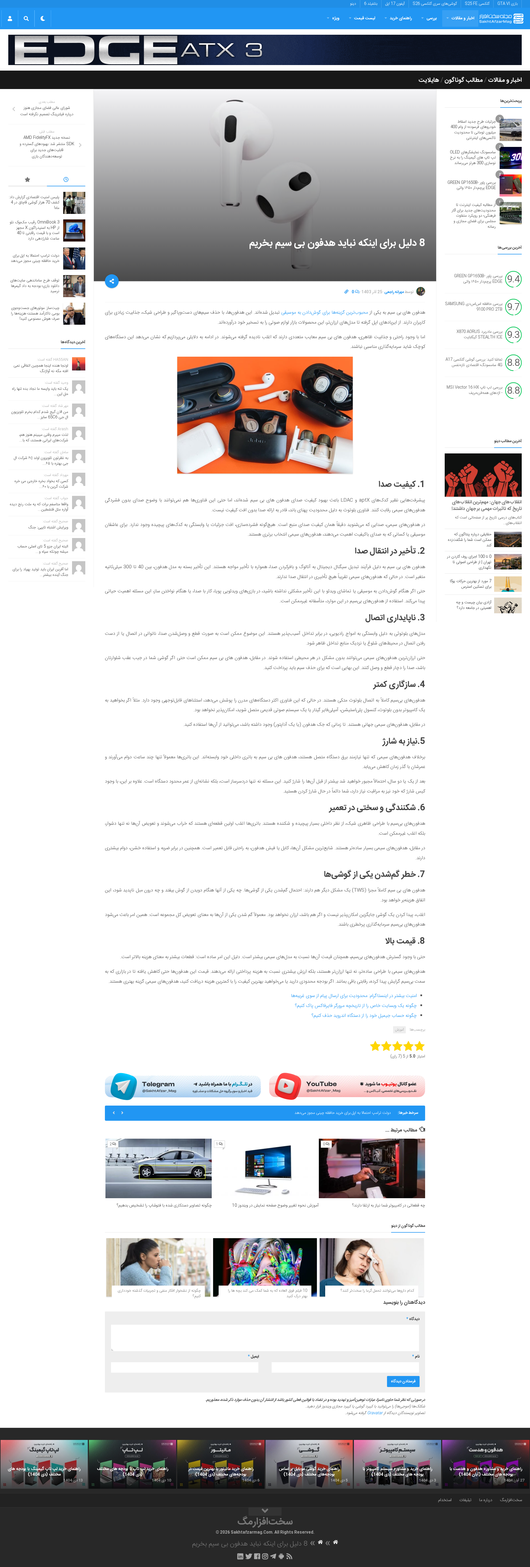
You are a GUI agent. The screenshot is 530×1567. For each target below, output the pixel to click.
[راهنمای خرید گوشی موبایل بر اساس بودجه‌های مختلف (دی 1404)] (309, 1464)
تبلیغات (465, 1500)
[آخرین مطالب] (66, 180)
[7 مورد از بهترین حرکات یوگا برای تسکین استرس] (508, 584)
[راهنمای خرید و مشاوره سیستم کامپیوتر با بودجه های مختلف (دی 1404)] (397, 1464)
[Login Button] (10, 18)
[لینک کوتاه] (346, 292)
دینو (353, 4)
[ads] (265, 50)
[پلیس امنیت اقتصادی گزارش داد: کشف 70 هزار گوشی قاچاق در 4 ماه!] (74, 203)
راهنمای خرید (401, 18)
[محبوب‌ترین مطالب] (27, 180)
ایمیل (253, 1356)
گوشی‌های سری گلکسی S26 (435, 4)
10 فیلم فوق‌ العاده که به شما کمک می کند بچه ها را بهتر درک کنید (267, 1294)
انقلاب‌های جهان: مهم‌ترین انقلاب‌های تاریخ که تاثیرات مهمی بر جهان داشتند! (487, 505)
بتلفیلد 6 (370, 4)
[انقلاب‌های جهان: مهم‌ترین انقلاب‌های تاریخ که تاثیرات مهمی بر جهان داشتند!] (483, 475)
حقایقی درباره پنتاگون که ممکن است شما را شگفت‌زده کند (469, 540)
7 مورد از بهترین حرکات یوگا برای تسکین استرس (470, 584)
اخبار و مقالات (463, 18)
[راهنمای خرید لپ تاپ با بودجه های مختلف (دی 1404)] (132, 1464)
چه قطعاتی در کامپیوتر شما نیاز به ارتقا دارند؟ (388, 1205)
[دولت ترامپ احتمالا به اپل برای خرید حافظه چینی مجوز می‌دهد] (74, 259)
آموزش (399, 1030)
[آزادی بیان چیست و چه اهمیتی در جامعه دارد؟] (508, 605)
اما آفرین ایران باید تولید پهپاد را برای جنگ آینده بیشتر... (40, 572)
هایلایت (428, 80)
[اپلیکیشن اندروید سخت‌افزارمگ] (281, 1556)
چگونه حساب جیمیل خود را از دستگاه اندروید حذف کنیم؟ (364, 1016)
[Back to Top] (265, 1511)
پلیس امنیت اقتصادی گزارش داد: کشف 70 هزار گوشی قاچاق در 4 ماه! (34, 202)
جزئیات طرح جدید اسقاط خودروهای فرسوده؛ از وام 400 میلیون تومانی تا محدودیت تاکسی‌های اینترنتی (473, 130)
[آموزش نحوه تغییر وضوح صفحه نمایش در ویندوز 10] (265, 1168)
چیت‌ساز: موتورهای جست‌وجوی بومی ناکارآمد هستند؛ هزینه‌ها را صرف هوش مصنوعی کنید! (35, 313)
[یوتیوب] (347, 1086)
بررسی (431, 18)
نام (416, 1356)
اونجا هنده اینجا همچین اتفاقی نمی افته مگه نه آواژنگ (41, 368)
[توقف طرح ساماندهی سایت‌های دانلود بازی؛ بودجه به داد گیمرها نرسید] (74, 286)
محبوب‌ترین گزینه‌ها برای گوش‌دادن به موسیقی (324, 312)
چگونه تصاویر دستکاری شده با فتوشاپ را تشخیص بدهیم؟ (164, 1205)
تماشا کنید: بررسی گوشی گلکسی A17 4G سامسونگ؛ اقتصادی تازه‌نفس (474, 363)
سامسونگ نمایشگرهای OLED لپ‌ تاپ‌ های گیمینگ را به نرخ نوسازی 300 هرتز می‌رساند (473, 157)
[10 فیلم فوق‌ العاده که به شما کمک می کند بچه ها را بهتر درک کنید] (265, 1267)
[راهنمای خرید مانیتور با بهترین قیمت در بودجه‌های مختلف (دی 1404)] (220, 1464)
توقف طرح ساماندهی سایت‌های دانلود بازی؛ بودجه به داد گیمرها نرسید (336, 1113)
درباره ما (485, 1500)
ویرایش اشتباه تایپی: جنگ (48, 527)
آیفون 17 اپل (395, 4)
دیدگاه (413, 1319)
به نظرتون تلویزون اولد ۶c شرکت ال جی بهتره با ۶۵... (41, 461)
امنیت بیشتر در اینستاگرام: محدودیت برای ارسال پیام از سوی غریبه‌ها (354, 996)
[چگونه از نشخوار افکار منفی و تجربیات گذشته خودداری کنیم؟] (158, 1267)
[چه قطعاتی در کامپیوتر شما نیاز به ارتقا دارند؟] (372, 1168)
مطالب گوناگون (463, 80)
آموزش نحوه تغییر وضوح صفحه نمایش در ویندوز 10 (275, 1205)
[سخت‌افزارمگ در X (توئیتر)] (248, 1556)
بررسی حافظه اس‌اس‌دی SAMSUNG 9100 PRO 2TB (473, 307)
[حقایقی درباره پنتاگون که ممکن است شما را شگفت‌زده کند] (508, 539)
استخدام (445, 1500)
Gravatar (375, 1413)
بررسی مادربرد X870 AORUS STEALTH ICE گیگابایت (479, 335)
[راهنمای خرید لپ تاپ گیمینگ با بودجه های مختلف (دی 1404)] (44, 1464)
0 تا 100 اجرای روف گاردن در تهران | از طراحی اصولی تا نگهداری (469, 562)
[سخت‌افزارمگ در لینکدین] (240, 1556)
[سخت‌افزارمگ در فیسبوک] (257, 1556)
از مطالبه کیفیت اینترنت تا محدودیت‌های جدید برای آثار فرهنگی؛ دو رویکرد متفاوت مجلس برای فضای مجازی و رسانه (474, 216)
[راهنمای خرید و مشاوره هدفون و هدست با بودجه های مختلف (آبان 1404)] (485, 1464)
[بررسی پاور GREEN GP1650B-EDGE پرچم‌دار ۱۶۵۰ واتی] (511, 185)
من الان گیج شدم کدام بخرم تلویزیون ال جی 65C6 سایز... (39, 415)
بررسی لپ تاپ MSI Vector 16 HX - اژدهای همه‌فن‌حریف (474, 391)
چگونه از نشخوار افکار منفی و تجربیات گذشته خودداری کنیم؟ (159, 1294)
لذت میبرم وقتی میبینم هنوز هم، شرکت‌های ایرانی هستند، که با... (43, 438)
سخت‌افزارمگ (511, 1500)
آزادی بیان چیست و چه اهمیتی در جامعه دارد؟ (473, 605)
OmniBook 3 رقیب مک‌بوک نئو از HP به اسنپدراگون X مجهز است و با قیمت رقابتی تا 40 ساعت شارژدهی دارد (34, 230)
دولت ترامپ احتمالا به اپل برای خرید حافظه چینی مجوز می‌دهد (35, 258)
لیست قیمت (364, 18)
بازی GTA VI (507, 4)
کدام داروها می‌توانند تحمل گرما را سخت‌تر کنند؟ (377, 1291)
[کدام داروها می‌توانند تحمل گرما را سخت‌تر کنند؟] (372, 1267)
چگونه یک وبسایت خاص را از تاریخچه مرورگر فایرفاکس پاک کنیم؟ (356, 1006)
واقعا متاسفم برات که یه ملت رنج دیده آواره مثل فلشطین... (39, 507)
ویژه (336, 18)
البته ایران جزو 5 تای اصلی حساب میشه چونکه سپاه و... (42, 549)
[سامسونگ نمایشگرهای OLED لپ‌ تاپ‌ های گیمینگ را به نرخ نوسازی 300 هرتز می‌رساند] (511, 158)
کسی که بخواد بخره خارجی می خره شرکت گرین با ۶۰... (41, 484)
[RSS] (289, 1556)
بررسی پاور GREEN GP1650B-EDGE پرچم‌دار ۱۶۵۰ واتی (471, 185)
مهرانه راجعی (394, 292)
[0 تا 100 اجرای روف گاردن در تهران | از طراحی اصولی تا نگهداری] (508, 561)
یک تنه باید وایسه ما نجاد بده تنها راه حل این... (40, 392)
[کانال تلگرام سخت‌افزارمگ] (273, 1556)
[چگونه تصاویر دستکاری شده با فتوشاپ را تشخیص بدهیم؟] (158, 1168)
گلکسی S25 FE (477, 4)
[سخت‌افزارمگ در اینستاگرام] (265, 1556)
